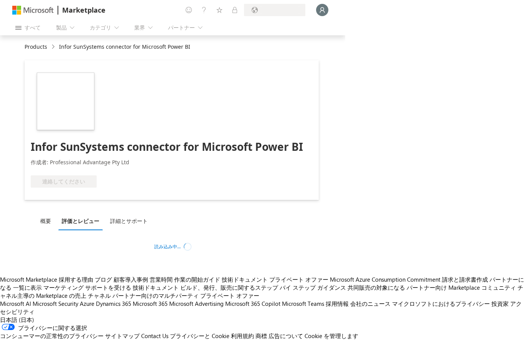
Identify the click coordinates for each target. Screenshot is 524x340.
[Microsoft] (33, 10)
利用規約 (242, 336)
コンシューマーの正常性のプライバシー (52, 336)
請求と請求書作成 (465, 279)
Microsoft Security (55, 303)
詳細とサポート (129, 220)
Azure (87, 303)
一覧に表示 (27, 287)
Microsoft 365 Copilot (252, 303)
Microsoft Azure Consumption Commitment (385, 279)
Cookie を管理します (331, 336)
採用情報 (337, 303)
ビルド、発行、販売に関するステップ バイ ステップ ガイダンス (263, 287)
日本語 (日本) (17, 319)
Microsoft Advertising (196, 303)
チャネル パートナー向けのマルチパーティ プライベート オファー (173, 295)
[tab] (47, 220)
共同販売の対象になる (376, 287)
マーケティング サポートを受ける (87, 287)
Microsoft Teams (303, 303)
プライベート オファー (298, 279)
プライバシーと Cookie (199, 336)
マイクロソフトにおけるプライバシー (441, 303)
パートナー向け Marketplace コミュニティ (461, 287)
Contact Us (154, 336)
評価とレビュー (80, 220)
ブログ (103, 279)
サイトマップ (122, 336)
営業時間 (161, 279)
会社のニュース (370, 303)
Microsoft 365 (150, 303)
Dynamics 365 (113, 303)
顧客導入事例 (131, 279)
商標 (261, 336)
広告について (286, 336)
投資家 (500, 303)
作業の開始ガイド (197, 279)
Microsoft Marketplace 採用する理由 (46, 279)
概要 (45, 220)
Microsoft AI (15, 303)
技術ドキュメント (245, 279)
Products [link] (36, 46)
